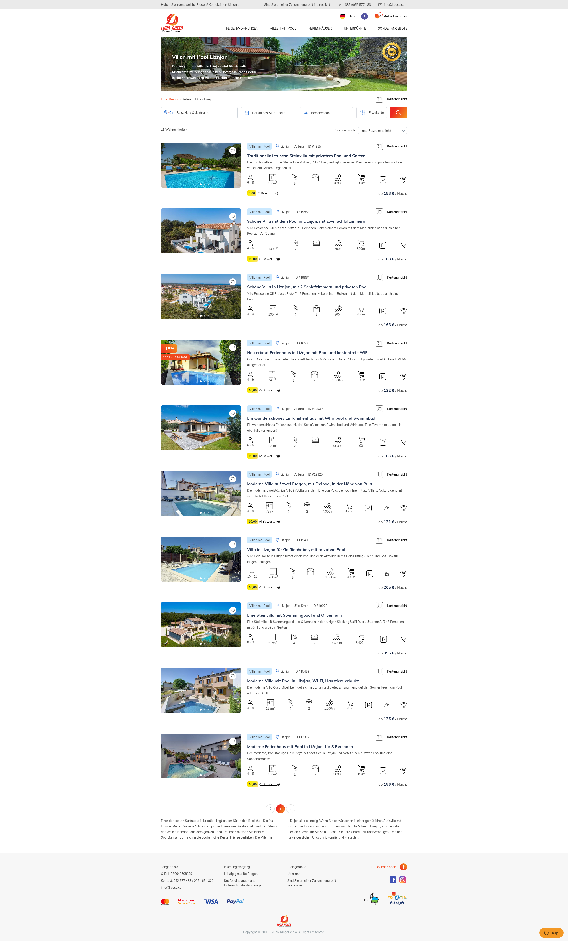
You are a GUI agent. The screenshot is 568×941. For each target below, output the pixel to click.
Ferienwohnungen (242, 28)
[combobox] (326, 112)
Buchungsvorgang (237, 867)
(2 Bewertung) (267, 193)
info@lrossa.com (395, 4)
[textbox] (326, 112)
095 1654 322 (203, 880)
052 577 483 (182, 880)
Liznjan (285, 212)
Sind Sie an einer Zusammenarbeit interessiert (297, 4)
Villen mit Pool (283, 28)
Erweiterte (376, 112)
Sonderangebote (392, 28)
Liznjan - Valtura (292, 146)
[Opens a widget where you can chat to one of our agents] (551, 933)
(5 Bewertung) (269, 390)
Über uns (293, 874)
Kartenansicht (397, 99)
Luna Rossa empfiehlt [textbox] (375, 130)
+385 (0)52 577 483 (357, 4)
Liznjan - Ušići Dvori (294, 606)
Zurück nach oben (383, 867)
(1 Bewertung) (269, 259)
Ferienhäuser (320, 28)
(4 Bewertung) (269, 521)
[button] (201, 184)
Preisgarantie (296, 867)
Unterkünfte (355, 28)
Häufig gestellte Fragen (241, 874)
